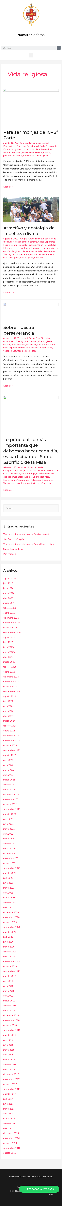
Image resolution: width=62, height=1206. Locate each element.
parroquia (25, 480)
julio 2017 (8, 1098)
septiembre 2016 (11, 1148)
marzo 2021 (9, 897)
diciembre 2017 (11, 1074)
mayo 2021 (9, 887)
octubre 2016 (10, 1143)
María (37, 149)
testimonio (49, 251)
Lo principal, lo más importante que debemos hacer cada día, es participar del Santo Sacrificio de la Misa (30, 451)
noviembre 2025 (11, 622)
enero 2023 (9, 789)
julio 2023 (8, 760)
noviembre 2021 (11, 858)
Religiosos (16, 251)
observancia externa (32, 152)
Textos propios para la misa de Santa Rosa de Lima (28, 544)
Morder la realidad (12, 152)
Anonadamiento (36, 238)
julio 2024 (8, 701)
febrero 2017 (9, 1123)
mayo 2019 (9, 991)
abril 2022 (8, 833)
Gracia (41, 341)
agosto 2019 (9, 976)
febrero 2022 (9, 843)
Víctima (36, 483)
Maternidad (46, 149)
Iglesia (6, 248)
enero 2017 (9, 1128)
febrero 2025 (9, 666)
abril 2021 (8, 892)
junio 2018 (8, 1045)
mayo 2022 (9, 828)
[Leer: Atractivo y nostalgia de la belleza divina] (31, 209)
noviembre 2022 (11, 799)
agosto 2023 (9, 755)
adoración (25, 467)
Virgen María (46, 347)
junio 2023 (8, 765)
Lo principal (38, 476)
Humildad (29, 149)
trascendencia (22, 254)
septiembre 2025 (11, 632)
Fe (45, 245)
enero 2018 (9, 1069)
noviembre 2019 (11, 961)
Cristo (41, 241)
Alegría (23, 238)
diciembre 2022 (11, 794)
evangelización (36, 245)
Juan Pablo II (25, 248)
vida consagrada (11, 257)
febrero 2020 (9, 951)
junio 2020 (8, 941)
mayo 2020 (9, 946)
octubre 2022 (10, 804)
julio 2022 (8, 819)
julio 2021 (8, 877)
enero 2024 (9, 730)
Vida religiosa (41, 155)
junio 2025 (8, 647)
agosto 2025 (9, 637)
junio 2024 (8, 706)
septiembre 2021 (11, 868)
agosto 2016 (9, 1152)
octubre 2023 (10, 745)
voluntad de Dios (21, 350)
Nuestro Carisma (31, 35)
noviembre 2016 (11, 1138)
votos (33, 350)
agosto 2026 (9, 578)
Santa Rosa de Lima (13, 549)
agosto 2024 (9, 696)
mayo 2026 (9, 593)
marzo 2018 (9, 1059)
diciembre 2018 (11, 1015)
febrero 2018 (9, 1064)
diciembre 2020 (11, 912)
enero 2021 (9, 907)
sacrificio (20, 483)
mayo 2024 (9, 711)
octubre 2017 (10, 1084)
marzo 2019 (9, 1000)
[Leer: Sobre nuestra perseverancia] (31, 311)
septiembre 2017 (11, 1089)
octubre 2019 (10, 966)
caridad (25, 241)
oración (46, 152)
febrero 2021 (9, 902)
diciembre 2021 (11, 853)
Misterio (7, 480)
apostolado (50, 238)
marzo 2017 (9, 1118)
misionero (37, 248)
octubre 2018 (10, 1025)
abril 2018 (8, 1054)
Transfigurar (9, 254)
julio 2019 (8, 981)
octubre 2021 (10, 863)
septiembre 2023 (11, 750)
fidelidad (52, 245)
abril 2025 (8, 657)
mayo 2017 (9, 1108)
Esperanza (50, 241)
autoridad (44, 143)
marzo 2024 (9, 720)
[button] (31, 55)
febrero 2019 (9, 1005)
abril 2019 (8, 995)
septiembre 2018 (11, 1030)
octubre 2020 (10, 922)
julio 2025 (8, 642)
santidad (39, 251)
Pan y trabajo (9, 554)
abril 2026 (8, 598)
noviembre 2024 (11, 681)
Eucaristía (15, 473)
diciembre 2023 (11, 735)
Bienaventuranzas (12, 241)
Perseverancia (18, 344)
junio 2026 (8, 588)
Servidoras (28, 155)
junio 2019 (8, 986)
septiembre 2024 (11, 691)
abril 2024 (8, 716)
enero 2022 (9, 848)
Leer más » (8, 186)
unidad (33, 254)
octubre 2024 (10, 686)
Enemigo (20, 341)
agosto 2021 (9, 873)
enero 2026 (9, 612)
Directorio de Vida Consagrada (42, 146)
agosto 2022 (9, 814)
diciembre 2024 (11, 676)
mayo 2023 (9, 770)
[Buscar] (59, 48)
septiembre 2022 (11, 809)
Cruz (38, 338)
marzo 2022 (9, 838)
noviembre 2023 (11, 740)
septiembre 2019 (11, 971)
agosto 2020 (9, 932)
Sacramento (9, 483)
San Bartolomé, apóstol (15, 539)
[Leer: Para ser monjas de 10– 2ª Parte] (31, 107)
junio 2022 (8, 824)
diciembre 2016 (11, 1133)
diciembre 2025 (11, 617)
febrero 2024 (9, 725)
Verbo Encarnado (46, 254)
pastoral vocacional (12, 155)
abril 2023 (8, 774)
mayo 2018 (9, 1049)
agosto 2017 (9, 1094)
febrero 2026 (9, 607)
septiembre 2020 (11, 927)
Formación (8, 149)
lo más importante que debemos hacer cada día (28, 475)
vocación (38, 257)
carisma (33, 241)
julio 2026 (8, 583)
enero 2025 (9, 671)
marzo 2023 (9, 779)
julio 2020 (8, 936)
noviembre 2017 (11, 1079)
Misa (47, 476)
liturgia (32, 473)
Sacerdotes (28, 251)
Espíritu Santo (10, 245)
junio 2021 (8, 882)
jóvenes (14, 248)
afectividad (26, 143)
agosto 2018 (9, 1035)
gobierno (19, 149)
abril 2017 (8, 1113)
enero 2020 (9, 956)
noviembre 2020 (11, 917)
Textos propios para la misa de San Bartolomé (26, 534)
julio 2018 (8, 1040)
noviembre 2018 (11, 1020)
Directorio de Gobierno (14, 146)
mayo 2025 (9, 652)
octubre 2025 (10, 627)
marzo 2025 (9, 661)
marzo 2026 (9, 603)
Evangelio (23, 245)
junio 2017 (8, 1103)
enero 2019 (9, 1010)
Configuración (9, 470)
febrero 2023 (9, 784)
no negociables (50, 248)
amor (35, 143)
